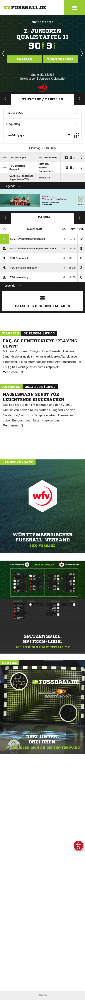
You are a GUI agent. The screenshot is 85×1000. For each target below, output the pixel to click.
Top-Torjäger (60, 59)
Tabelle (24, 59)
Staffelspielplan (79, 98)
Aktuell (5, 98)
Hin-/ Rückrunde (79, 217)
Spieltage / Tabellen (42, 99)
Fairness (5, 217)
